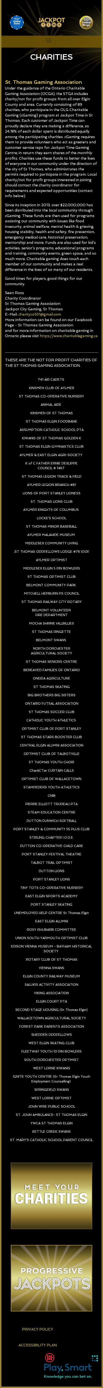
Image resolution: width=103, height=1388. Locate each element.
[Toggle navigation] (49, 40)
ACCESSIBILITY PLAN (37, 1345)
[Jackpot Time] (6, 41)
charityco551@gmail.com (39, 314)
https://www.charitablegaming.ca (69, 336)
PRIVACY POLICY (37, 1329)
